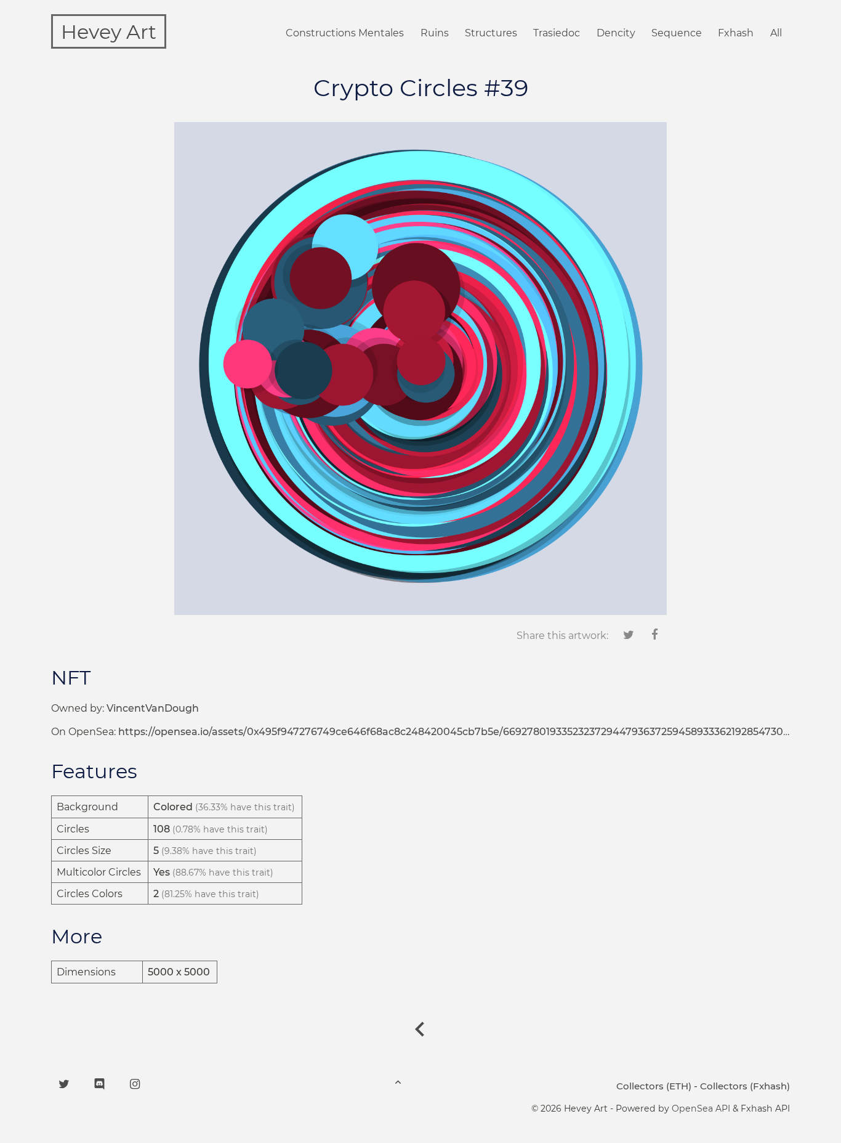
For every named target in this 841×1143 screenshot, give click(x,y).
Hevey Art (108, 32)
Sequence (676, 33)
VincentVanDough (153, 708)
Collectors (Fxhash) (745, 1086)
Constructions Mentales (345, 33)
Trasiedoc (556, 33)
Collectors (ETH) (653, 1086)
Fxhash (736, 33)
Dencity (616, 33)
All (776, 33)
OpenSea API (701, 1108)
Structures (491, 33)
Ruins (434, 33)
